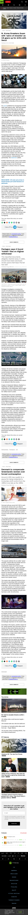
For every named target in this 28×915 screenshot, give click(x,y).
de (15, 853)
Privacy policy (14, 886)
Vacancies (14, 903)
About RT (14, 890)
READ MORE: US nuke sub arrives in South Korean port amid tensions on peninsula (12, 181)
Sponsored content (14, 880)
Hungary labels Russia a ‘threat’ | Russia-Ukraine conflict (13, 8)
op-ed (5, 105)
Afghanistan (4, 449)
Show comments (14, 242)
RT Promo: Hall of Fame (14, 893)
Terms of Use (14, 883)
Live (14, 867)
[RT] (4, 856)
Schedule (14, 877)
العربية (2, 853)
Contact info (14, 896)
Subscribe (14, 823)
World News (8, 30)
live (8, 1)
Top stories (4, 697)
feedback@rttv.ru (13, 236)
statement (14, 157)
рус (11, 853)
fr (18, 853)
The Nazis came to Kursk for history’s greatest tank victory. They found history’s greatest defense (13, 796)
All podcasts (23, 833)
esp (7, 853)
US (17, 449)
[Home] (2, 2)
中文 (26, 853)
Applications (14, 870)
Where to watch (14, 873)
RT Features (5, 737)
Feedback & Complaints (14, 900)
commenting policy (16, 233)
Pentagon (12, 449)
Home (3, 30)
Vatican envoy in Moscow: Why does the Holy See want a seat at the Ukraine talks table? (13, 775)
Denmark (4, 671)
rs (22, 853)
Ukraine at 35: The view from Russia (11, 754)
